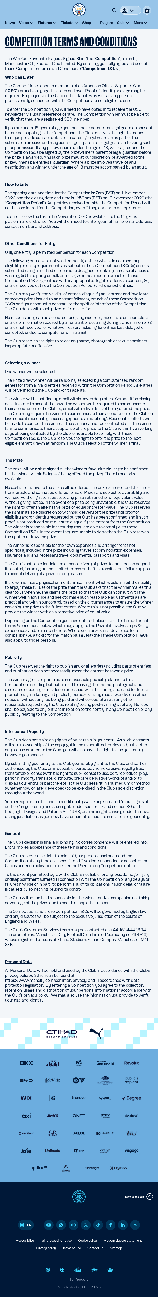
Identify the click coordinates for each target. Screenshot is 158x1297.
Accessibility (25, 1240)
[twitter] (85, 1225)
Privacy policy (46, 1248)
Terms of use (72, 1248)
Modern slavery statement (122, 1240)
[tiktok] (98, 1225)
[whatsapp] (61, 1225)
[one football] (135, 1225)
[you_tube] (48, 1225)
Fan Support (79, 1279)
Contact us (95, 1248)
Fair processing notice (56, 1240)
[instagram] (73, 1225)
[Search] (114, 10)
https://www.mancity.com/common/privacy (45, 980)
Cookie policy (87, 1240)
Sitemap (116, 1248)
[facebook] (110, 1225)
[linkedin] (123, 1225)
